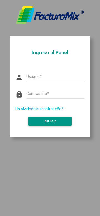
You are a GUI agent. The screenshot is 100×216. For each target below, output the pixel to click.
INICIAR (50, 121)
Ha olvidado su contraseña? (39, 109)
